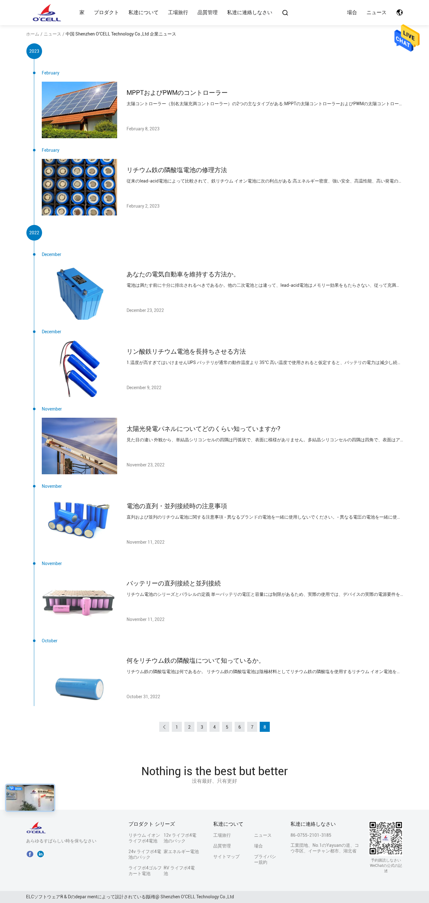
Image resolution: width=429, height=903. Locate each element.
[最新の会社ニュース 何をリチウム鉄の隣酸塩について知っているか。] (79, 678)
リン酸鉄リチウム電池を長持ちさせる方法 (186, 351)
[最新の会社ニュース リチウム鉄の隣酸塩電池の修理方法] (79, 187)
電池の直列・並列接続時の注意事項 (177, 506)
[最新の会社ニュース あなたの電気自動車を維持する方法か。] (79, 291)
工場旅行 (178, 12)
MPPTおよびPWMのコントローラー (177, 92)
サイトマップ (226, 856)
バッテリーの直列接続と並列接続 (174, 583)
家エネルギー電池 (181, 851)
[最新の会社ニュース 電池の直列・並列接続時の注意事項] (79, 523)
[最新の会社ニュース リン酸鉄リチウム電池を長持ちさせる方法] (79, 368)
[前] (164, 727)
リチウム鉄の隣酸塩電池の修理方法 (177, 170)
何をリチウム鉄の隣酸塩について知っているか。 (196, 660)
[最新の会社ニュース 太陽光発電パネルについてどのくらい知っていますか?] (79, 446)
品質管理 (208, 12)
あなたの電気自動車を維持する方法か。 (183, 274)
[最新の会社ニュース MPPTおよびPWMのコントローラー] (79, 110)
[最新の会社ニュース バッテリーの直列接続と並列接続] (79, 600)
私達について (143, 12)
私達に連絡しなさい (249, 12)
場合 (352, 12)
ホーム (32, 33)
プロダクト (106, 12)
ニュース (377, 12)
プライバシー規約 (265, 859)
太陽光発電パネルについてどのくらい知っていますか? (203, 428)
